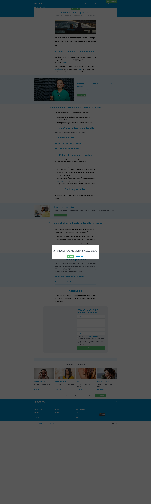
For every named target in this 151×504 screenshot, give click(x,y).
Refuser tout (79, 256)
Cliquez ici (73, 253)
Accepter (70, 256)
